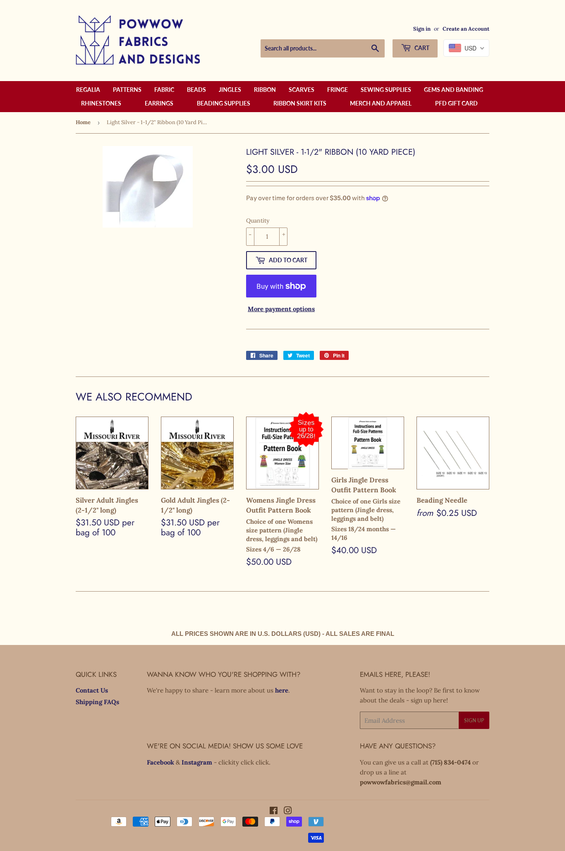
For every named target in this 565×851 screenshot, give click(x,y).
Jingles (230, 89)
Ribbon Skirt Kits (299, 103)
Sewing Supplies (386, 89)
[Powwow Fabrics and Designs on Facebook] (273, 811)
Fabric (164, 89)
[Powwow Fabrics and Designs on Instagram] (288, 811)
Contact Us (92, 690)
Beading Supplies (223, 103)
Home (83, 122)
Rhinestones (101, 103)
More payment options (281, 309)
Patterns (127, 89)
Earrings (159, 103)
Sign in (422, 28)
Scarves (301, 89)
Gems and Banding (453, 89)
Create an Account (466, 28)
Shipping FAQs (97, 702)
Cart (421, 47)
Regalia (88, 89)
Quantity (257, 220)
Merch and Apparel (381, 103)
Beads (196, 89)
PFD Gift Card (456, 103)
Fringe (337, 89)
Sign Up (474, 720)
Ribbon (265, 89)
